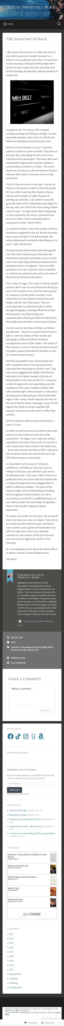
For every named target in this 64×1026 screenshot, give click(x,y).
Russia (14, 650)
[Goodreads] (33, 736)
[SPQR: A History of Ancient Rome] (53, 884)
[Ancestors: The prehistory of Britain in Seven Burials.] (53, 861)
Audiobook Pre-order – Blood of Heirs (26, 826)
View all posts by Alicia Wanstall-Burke (35, 623)
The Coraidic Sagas (17, 753)
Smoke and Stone (15, 899)
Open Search (58, 24)
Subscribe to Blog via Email (21, 770)
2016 (11, 947)
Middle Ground (18, 658)
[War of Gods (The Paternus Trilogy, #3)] (53, 895)
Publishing (13, 983)
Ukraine (30, 650)
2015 (11, 943)
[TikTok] (18, 736)
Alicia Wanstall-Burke (32, 7)
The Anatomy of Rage (26, 39)
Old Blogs (13, 979)
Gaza (22, 647)
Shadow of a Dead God (18, 866)
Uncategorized (15, 987)
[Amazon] (41, 736)
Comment (45, 710)
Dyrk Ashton (14, 890)
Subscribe (14, 789)
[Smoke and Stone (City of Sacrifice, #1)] (53, 906)
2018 (11, 956)
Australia (15, 647)
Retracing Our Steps (18, 815)
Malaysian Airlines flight (36, 647)
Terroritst (22, 650)
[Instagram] (25, 736)
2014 (13, 642)
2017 (11, 952)
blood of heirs (15, 974)
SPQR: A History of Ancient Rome (22, 877)
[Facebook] (10, 736)
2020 (11, 965)
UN (36, 650)
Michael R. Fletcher (16, 901)
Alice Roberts (14, 859)
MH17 (50, 647)
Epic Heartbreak (18, 663)
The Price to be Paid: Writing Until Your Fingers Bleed (32, 833)
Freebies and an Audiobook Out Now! (25, 819)
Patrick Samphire (15, 868)
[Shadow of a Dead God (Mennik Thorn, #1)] (53, 873)
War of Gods (13, 888)
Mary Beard (13, 879)
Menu (10, 24)
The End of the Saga (17, 810)
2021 (11, 970)
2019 (11, 961)
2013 (11, 934)
